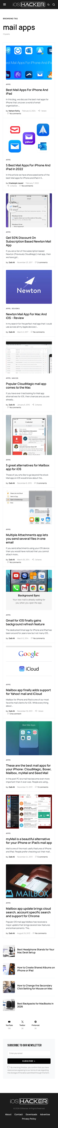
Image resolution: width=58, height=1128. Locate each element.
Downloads (31, 1114)
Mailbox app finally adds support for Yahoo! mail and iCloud (28, 692)
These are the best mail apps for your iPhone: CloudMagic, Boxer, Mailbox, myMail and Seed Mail (28, 769)
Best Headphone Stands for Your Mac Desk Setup (35, 951)
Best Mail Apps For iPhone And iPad (27, 92)
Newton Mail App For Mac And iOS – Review (26, 316)
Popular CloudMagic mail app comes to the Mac (26, 385)
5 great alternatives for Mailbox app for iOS (27, 467)
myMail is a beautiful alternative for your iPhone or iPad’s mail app (29, 841)
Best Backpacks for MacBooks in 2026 (35, 1005)
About (8, 1114)
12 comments (42, 787)
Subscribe (27, 1061)
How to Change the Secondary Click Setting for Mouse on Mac (34, 987)
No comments (15, 113)
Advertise (45, 1114)
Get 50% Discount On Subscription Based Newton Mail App (28, 241)
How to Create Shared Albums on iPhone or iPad (36, 969)
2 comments (42, 262)
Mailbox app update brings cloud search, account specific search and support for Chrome (28, 912)
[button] (4, 4)
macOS (15, 378)
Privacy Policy (29, 1118)
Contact (18, 1114)
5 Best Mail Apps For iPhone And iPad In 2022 (28, 167)
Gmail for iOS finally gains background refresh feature (25, 622)
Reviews (16, 308)
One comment (15, 713)
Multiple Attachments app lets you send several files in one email (27, 538)
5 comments (42, 857)
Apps (8, 84)
